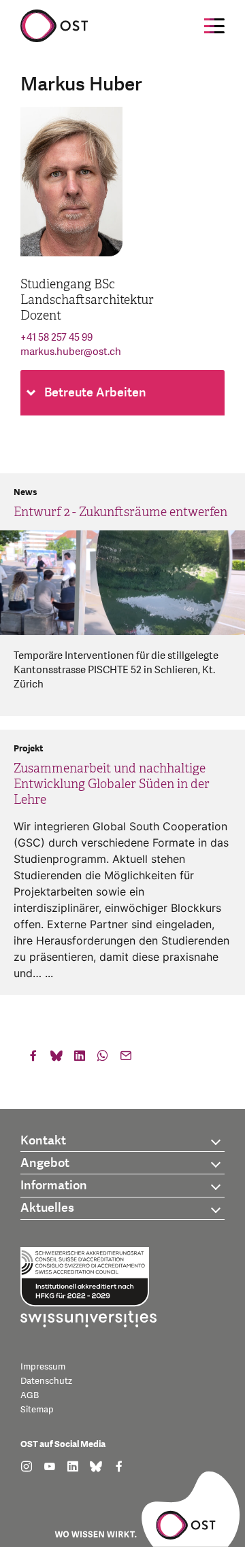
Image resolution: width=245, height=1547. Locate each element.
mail (126, 1058)
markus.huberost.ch (70, 352)
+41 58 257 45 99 (56, 337)
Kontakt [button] (43, 1140)
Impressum (42, 1367)
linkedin (80, 1058)
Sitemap (37, 1410)
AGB (29, 1395)
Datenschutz (46, 1381)
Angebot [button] (44, 1163)
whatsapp (103, 1058)
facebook (33, 1058)
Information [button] (53, 1185)
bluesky (56, 1058)
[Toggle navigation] (214, 25)
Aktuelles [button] (47, 1208)
